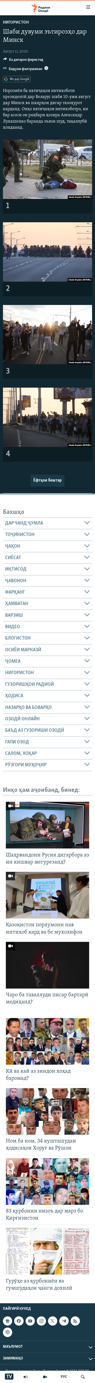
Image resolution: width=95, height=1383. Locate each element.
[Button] (23, 60)
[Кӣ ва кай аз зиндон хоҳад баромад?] (47, 1041)
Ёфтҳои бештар (47, 480)
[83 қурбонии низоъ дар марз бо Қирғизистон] (47, 1181)
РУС (64, 1377)
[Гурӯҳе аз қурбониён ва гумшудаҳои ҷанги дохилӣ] (47, 1251)
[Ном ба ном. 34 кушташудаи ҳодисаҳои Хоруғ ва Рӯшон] (47, 1111)
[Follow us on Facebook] (18, 1321)
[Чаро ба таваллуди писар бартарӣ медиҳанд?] (47, 965)
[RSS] (75, 1321)
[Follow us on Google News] (7, 1321)
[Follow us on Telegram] (63, 1321)
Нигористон (16, 22)
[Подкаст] (7, 1332)
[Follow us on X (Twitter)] (52, 1321)
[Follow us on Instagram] (41, 1321)
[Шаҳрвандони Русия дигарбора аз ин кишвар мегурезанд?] (47, 825)
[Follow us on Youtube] (30, 1321)
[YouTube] (45, 1377)
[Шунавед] (25, 1377)
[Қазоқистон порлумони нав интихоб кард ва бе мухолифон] (47, 895)
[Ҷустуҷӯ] (83, 1377)
